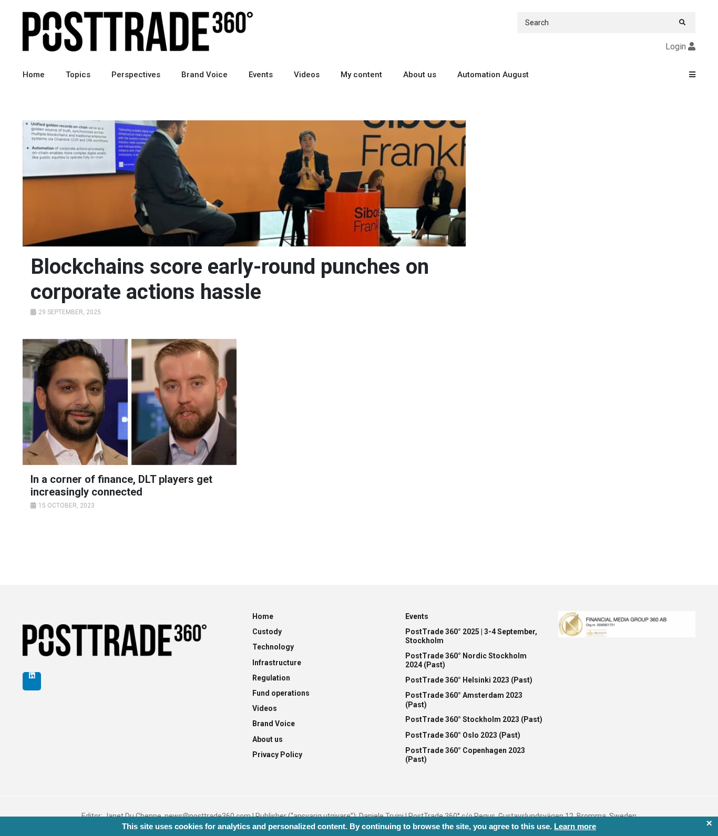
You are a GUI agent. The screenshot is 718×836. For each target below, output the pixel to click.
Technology (273, 647)
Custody (267, 631)
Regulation (271, 678)
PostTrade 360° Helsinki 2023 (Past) (468, 680)
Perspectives (135, 74)
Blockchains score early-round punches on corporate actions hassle (229, 279)
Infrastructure (276, 662)
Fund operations (281, 693)
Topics (78, 74)
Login (675, 46)
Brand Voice (204, 74)
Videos (307, 74)
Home (34, 74)
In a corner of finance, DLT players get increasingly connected (121, 485)
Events (261, 74)
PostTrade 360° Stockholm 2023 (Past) (473, 719)
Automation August (493, 74)
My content (361, 74)
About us (419, 74)
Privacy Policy (277, 754)
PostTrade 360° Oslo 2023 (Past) (462, 735)
